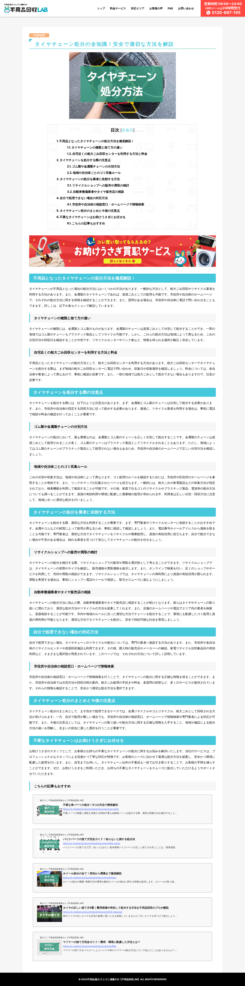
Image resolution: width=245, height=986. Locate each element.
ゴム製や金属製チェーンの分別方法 (93, 166)
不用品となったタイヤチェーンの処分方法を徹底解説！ (95, 141)
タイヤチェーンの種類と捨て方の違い (94, 147)
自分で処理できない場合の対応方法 (82, 198)
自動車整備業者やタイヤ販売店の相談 (95, 191)
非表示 (127, 130)
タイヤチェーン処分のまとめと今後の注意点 (88, 210)
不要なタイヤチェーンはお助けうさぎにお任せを (91, 217)
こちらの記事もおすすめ (86, 223)
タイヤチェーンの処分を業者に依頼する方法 (88, 179)
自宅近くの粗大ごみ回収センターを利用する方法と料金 (107, 153)
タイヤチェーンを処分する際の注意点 (83, 160)
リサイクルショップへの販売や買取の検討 (98, 185)
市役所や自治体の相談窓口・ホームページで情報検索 (105, 204)
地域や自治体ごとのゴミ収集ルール (94, 172)
